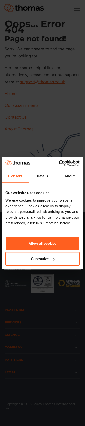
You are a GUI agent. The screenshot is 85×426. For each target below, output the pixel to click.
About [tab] (69, 176)
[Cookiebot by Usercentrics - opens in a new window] (60, 163)
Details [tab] (42, 176)
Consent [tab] (15, 176)
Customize (40, 259)
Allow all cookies (42, 243)
